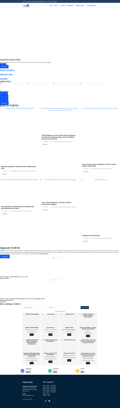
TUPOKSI (63, 5)
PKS (32, 334)
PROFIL (56, 5)
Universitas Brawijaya (69, 331)
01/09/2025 (45, 206)
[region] (60, 32)
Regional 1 (74, 207)
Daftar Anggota (7, 70)
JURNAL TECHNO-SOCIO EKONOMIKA (50, 354)
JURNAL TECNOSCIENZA (31, 327)
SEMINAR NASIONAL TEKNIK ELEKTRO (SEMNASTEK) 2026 (18, 167)
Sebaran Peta (6, 74)
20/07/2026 (4, 171)
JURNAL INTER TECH (69, 353)
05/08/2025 (86, 238)
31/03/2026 (86, 168)
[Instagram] (46, 401)
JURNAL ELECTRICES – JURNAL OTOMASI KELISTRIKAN (88, 328)
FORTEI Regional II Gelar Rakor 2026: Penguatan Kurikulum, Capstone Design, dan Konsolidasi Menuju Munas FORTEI (59, 137)
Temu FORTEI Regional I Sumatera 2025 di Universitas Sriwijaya (56, 203)
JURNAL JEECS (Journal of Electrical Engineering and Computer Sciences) (88, 355)
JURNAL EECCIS (69, 327)
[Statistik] (0, 77)
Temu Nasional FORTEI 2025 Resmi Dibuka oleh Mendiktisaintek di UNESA (17, 207)
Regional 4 (34, 171)
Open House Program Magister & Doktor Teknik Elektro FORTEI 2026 (99, 165)
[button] (58, 5)
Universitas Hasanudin (50, 331)
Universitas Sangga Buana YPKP (31, 360)
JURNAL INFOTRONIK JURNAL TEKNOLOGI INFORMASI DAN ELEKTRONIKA (31, 355)
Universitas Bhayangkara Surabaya (69, 357)
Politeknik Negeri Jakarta (88, 333)
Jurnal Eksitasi (50, 327)
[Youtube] (49, 401)
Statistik (3, 78)
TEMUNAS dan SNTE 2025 (91, 236)
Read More (4, 174)
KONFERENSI (70, 5)
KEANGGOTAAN (80, 5)
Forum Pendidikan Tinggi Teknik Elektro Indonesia (20, 171)
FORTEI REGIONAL (91, 5)
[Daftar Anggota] (0, 68)
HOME (51, 5)
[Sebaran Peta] (0, 72)
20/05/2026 (45, 141)
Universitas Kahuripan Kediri (32, 331)
